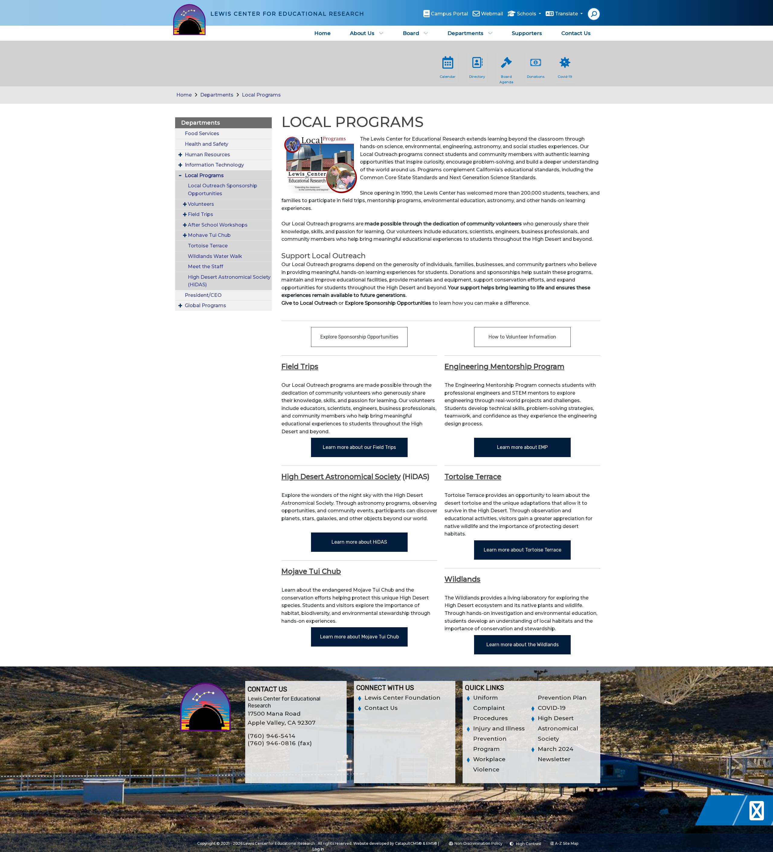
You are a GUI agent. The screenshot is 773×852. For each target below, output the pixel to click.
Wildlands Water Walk (215, 256)
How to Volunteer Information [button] (522, 337)
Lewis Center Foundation (402, 697)
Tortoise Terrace (208, 246)
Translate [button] (567, 14)
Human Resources (207, 154)
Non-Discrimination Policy (478, 843)
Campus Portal (449, 14)
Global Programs (205, 305)
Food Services (202, 133)
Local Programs (261, 95)
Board (411, 33)
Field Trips (200, 214)
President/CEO (203, 295)
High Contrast (528, 843)
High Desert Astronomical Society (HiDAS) (229, 281)
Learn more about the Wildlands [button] (522, 644)
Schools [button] (527, 14)
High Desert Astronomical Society (558, 728)
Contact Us (576, 33)
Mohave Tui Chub (209, 235)
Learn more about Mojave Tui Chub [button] (359, 637)
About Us (362, 33)
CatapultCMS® (408, 843)
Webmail (492, 14)
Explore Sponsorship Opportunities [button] (359, 337)
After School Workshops (218, 225)
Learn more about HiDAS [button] (359, 542)
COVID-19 (552, 707)
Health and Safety (206, 144)
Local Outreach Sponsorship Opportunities (222, 189)
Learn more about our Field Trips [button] (359, 447)
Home (322, 33)
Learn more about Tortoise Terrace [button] (522, 550)
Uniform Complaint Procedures (490, 708)
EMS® (431, 843)
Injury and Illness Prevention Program (499, 738)
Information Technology (214, 165)
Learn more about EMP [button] (522, 447)
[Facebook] (722, 824)
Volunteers (201, 204)
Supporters (527, 33)
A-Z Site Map (566, 843)
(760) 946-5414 (272, 736)
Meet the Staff (205, 266)
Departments (465, 33)
